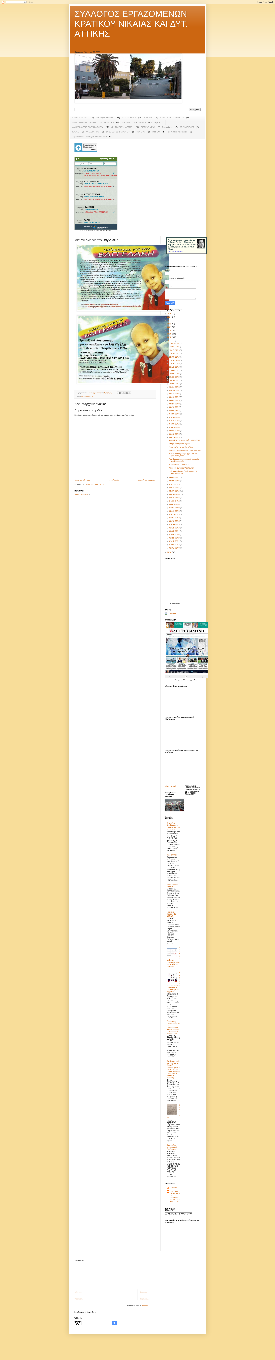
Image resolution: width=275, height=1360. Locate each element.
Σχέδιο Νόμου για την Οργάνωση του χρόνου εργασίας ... (183, 455)
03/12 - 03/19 (174, 514)
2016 (169, 552)
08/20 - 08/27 (174, 407)
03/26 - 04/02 (174, 508)
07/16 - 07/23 (174, 421)
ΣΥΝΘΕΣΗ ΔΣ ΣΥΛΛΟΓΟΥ (118, 132)
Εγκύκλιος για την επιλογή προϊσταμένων (185, 450)
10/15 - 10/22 (174, 380)
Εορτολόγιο (175, 603)
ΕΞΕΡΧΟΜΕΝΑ (129, 118)
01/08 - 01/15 (174, 545)
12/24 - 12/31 (174, 347)
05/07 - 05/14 (174, 491)
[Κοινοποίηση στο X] (124, 393)
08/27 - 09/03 (174, 404)
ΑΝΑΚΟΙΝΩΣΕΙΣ (79, 118)
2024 (169, 317)
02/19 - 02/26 (174, 524)
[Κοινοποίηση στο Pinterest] (129, 393)
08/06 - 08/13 (174, 411)
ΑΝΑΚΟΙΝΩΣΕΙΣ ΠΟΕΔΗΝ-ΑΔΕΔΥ (87, 127)
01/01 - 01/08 (174, 548)
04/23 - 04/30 (174, 494)
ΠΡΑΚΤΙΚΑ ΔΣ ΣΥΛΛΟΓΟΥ (172, 118)
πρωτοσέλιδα (181, 680)
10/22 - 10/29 (174, 377)
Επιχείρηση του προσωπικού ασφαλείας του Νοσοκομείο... (184, 460)
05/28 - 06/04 (174, 481)
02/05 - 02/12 (174, 531)
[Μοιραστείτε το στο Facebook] (126, 393)
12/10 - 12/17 (174, 354)
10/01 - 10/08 (174, 387)
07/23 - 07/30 (174, 417)
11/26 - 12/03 (174, 360)
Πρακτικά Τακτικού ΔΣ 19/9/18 (171, 914)
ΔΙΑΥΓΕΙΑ (148, 118)
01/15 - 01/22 (174, 541)
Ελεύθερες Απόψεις (104, 118)
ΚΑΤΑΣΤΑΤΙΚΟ (92, 132)
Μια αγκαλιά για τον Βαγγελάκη (181, 447)
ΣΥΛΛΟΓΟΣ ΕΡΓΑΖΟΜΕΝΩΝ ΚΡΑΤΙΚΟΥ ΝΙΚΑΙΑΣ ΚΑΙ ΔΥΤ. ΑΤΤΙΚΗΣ (131, 23)
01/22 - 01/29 (174, 538)
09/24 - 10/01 (174, 390)
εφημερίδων (193, 680)
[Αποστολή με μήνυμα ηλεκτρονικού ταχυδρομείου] (118, 393)
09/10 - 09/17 (174, 397)
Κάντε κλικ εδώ (170, 786)
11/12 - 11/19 (174, 367)
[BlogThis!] (121, 393)
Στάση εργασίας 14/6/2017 (179, 465)
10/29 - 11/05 (174, 374)
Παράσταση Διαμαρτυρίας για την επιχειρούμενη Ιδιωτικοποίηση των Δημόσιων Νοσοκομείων (173, 1027)
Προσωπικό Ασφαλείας (177, 132)
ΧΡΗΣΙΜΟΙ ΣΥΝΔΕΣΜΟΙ (122, 127)
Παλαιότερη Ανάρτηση (146, 480)
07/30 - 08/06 (174, 414)
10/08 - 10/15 (174, 384)
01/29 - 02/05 (174, 535)
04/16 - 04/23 (174, 498)
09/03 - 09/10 (174, 401)
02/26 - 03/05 (174, 521)
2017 (169, 341)
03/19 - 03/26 (174, 511)
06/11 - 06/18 (174, 437)
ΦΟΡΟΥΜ (141, 132)
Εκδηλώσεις (167, 127)
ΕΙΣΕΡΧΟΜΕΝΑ (148, 127)
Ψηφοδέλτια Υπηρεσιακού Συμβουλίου (172, 1147)
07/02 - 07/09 (174, 427)
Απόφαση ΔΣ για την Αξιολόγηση (181, 468)
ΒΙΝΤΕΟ (156, 132)
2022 (169, 324)
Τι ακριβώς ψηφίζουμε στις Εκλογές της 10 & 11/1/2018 (173, 826)
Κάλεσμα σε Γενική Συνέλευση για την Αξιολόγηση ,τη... (183, 472)
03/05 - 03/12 (174, 518)
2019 (169, 334)
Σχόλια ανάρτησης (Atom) (94, 484)
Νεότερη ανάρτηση (82, 480)
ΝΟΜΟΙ (142, 122)
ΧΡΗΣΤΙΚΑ (109, 122)
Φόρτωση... (78, 1292)
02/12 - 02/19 (174, 528)
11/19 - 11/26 (174, 364)
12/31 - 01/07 (174, 344)
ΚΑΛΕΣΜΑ (126, 122)
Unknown (173, 1188)
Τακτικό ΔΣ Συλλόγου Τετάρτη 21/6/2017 (184, 440)
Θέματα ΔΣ (158, 122)
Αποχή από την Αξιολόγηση (179, 444)
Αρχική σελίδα (114, 480)
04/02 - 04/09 (174, 504)
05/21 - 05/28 (174, 484)
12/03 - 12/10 (174, 357)
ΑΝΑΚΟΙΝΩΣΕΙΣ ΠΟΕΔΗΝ (84, 122)
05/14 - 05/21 (174, 488)
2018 (169, 337)
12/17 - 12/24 (174, 350)
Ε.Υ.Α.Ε (75, 132)
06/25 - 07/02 (174, 431)
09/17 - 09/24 (174, 394)
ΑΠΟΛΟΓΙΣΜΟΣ (187, 127)
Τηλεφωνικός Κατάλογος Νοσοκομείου (89, 136)
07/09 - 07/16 (174, 424)
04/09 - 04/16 (174, 501)
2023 (169, 320)
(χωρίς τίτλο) (172, 855)
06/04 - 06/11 (174, 478)
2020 (169, 330)
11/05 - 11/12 (174, 370)
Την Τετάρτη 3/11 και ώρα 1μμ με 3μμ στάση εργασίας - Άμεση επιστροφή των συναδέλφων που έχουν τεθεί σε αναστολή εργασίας (173, 1069)
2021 (169, 327)
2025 (169, 314)
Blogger (145, 1306)
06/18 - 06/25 (174, 434)
